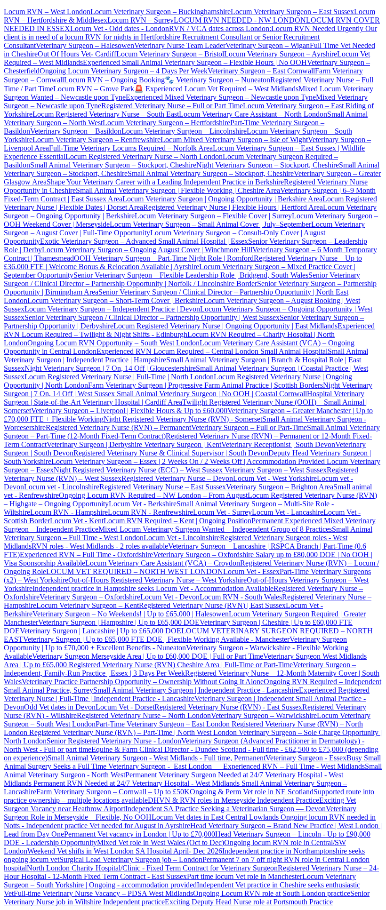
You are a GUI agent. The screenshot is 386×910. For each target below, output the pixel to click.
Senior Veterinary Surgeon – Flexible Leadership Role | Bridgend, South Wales (190, 275)
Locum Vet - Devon (170, 597)
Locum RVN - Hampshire (69, 512)
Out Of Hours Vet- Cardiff (77, 54)
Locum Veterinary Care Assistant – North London (253, 114)
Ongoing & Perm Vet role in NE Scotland (252, 792)
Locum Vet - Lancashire (287, 512)
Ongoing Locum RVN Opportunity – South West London (113, 343)
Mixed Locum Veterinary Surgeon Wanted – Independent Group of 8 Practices (215, 529)
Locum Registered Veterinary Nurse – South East (105, 114)
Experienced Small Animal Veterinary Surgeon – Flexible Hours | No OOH (195, 62)
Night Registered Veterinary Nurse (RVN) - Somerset (183, 419)
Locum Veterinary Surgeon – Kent (87, 605)
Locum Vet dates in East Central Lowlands (216, 817)
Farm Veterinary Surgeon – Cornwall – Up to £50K (113, 792)
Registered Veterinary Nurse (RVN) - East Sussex (228, 707)
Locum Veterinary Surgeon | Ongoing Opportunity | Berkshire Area (222, 199)
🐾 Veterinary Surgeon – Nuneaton (217, 80)
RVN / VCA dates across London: (220, 28)
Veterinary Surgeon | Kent (181, 444)
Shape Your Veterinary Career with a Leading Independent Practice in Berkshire (165, 182)
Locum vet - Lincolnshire (61, 487)
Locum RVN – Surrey (140, 20)
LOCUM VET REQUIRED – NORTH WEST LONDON (134, 571)
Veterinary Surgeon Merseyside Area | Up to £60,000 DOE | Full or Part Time (147, 656)
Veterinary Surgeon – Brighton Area (279, 487)
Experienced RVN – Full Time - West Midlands (294, 766)
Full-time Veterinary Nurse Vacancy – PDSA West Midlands (103, 893)
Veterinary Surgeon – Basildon (75, 131)
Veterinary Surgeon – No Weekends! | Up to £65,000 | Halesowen (130, 614)
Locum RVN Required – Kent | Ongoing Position (177, 521)
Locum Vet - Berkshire (143, 504)
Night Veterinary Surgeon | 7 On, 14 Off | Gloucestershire (110, 368)
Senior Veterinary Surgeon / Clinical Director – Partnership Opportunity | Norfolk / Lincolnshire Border (182, 279)
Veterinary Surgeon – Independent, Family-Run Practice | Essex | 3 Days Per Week (180, 669)
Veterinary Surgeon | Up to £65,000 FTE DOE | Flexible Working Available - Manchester (156, 639)
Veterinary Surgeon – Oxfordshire (90, 597)
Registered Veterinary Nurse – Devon (177, 478)
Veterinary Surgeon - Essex (305, 758)
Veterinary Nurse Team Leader (179, 45)
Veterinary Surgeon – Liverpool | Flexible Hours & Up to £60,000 (129, 411)
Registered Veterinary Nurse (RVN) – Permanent (118, 427)
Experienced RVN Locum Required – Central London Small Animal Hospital (212, 351)
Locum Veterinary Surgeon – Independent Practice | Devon (112, 309)
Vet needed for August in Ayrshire (139, 826)
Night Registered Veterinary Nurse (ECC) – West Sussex (138, 470)
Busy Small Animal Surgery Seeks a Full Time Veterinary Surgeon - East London (192, 762)
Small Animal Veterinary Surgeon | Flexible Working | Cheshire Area (178, 190)
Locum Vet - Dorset (125, 707)
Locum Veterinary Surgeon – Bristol (170, 54)
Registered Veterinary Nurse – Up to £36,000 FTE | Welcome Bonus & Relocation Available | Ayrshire (183, 262)
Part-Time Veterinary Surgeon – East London (164, 724)
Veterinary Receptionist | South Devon (278, 444)
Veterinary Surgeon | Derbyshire (94, 444)
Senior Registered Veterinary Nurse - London (114, 741)
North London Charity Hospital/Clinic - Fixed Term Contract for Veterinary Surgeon (152, 868)
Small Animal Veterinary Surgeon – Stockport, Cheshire (113, 165)
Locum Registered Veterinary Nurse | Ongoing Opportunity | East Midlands (225, 326)
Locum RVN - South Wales (241, 597)
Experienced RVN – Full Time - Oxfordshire (86, 555)
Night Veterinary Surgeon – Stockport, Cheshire (267, 165)
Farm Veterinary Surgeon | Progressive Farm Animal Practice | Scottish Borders (205, 385)
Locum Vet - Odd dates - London (119, 28)
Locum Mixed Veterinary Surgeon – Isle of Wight (234, 140)
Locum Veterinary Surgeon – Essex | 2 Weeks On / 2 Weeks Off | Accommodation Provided (188, 461)
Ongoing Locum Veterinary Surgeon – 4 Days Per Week (124, 71)
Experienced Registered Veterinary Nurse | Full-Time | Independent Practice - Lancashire (187, 694)
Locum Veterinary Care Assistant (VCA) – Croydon (162, 563)
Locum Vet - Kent (77, 521)
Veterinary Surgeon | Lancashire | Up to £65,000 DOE (100, 631)
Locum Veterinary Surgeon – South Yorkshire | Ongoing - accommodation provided (180, 880)
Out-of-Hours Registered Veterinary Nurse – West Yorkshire (157, 580)
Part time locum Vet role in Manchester (244, 876)
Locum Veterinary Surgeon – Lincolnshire (184, 131)
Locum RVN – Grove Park (93, 89)
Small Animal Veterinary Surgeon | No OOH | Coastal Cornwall (211, 394)
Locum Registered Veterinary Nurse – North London (144, 156)
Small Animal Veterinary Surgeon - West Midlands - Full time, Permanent (156, 758)
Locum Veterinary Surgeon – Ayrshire (280, 54)
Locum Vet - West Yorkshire (275, 478)
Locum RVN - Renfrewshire (150, 512)
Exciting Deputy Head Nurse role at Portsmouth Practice (249, 902)
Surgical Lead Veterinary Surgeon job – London (130, 859)
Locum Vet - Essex (251, 571)
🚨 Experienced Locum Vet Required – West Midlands (216, 89)
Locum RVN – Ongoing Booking (114, 80)
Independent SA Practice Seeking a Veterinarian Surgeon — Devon (225, 809)
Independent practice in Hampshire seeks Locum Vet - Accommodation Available (152, 588)
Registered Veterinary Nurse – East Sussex (162, 487)
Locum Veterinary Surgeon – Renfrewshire (96, 140)
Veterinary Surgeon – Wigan (267, 45)
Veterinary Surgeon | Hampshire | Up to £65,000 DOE (119, 622)
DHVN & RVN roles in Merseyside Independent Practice (233, 800)
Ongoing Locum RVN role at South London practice (271, 893)
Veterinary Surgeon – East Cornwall (261, 71)
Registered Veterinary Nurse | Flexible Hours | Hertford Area (233, 207)
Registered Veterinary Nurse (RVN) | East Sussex (212, 605)
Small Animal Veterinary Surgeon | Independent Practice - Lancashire (196, 690)
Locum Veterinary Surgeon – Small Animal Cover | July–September (210, 224)
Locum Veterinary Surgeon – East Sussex (292, 12)
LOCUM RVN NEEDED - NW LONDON (240, 20)
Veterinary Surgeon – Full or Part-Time (249, 427)
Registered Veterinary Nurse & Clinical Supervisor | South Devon (170, 453)
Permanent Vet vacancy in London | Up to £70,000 (139, 834)
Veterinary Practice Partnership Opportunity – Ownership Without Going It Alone (143, 682)
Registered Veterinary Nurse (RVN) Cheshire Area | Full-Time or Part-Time (181, 665)
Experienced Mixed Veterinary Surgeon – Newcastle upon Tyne (221, 97)
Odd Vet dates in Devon (60, 707)
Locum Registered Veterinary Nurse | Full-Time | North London (119, 377)
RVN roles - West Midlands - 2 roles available (100, 546)
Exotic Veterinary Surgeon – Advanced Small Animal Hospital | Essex (144, 241)
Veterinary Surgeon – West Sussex (275, 470)
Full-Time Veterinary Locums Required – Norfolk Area (131, 148)
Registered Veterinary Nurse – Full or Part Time (172, 106)
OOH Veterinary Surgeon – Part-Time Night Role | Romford (164, 258)
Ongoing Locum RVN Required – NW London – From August (153, 495)
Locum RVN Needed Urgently (317, 28)
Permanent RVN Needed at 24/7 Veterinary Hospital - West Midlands (137, 783)
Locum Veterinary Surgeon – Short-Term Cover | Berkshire (115, 300)
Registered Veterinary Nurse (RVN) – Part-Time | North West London (132, 732)
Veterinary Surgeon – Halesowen (85, 45)
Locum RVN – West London (47, 12)
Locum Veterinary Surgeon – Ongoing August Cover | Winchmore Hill (147, 250)
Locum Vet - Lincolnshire (182, 538)
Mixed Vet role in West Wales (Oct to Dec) (160, 842)
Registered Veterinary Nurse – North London (144, 715)
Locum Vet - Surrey (222, 512)
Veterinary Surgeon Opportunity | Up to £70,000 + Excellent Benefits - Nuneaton (175, 643)
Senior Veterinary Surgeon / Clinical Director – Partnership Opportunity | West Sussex (152, 317)
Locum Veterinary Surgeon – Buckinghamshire (160, 12)
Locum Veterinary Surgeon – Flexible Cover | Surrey (213, 216)
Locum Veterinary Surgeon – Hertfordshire (166, 123)
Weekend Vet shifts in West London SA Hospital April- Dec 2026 (124, 851)
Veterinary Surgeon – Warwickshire (264, 715)
